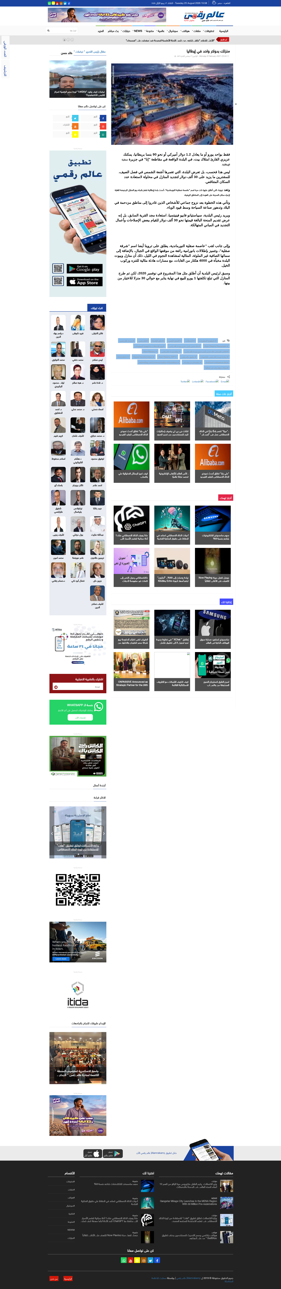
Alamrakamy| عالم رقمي (188, 1277)
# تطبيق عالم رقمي (188, 356)
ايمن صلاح (97, 359)
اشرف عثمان (78, 435)
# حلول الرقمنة (158, 340)
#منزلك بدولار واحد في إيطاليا (216, 367)
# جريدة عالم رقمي (127, 340)
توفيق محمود (97, 458)
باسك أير (58, 485)
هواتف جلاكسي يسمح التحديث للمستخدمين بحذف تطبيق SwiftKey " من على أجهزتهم (78, 849)
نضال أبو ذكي (78, 580)
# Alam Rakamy (150, 351)
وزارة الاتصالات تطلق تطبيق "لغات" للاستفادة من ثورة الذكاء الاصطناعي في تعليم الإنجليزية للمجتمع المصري (188, 1219)
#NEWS (71, 1229)
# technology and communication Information (159, 362)
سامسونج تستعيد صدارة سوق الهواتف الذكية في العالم (214, 640)
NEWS (138, 30)
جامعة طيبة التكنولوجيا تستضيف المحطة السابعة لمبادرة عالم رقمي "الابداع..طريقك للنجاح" (78, 1074)
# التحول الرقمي (174, 340)
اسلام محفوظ (58, 458)
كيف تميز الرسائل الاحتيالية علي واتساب (133, 474)
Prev (51, 832)
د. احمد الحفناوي (58, 410)
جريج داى (97, 580)
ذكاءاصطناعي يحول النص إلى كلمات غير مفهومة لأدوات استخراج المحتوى (134, 580)
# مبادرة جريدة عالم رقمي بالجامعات (214, 356)
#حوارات (71, 1238)
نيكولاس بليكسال (78, 509)
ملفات (197, 30)
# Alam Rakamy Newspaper (216, 345)
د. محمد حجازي (97, 435)
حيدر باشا (97, 508)
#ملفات (71, 1189)
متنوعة (150, 30)
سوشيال (173, 30)
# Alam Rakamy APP (167, 356)
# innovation (123, 356)
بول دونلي (78, 534)
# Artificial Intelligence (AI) (217, 362)
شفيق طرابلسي (58, 509)
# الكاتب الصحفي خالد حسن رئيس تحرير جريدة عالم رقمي (206, 351)
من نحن (54, 1278)
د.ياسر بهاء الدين (58, 334)
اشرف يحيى (58, 534)
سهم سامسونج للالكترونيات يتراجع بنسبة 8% (215, 536)
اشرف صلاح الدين (97, 605)
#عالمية (72, 1213)
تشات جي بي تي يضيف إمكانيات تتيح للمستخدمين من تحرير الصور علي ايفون (172, 434)
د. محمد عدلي (77, 409)
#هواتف (71, 1197)
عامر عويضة (78, 557)
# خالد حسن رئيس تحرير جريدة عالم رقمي (184, 345)
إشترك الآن (80, 717)
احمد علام (97, 485)
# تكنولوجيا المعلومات (207, 340)
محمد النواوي (58, 359)
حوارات (126, 30)
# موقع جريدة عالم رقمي (170, 351)
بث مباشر (113, 30)
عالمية (161, 30)
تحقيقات (209, 30)
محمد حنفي (77, 359)
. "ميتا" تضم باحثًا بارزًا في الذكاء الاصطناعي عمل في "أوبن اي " (214, 432)
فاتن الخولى (97, 333)
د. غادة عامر (97, 382)
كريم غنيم (58, 435)
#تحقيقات (70, 1181)
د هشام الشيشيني (78, 460)
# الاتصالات (189, 340)
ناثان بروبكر (78, 485)
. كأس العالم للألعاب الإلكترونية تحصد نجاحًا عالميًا (173, 474)
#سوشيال (70, 1205)
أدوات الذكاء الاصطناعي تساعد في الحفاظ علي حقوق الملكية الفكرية (172, 536)
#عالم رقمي (143, 340)
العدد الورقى (6, 49)
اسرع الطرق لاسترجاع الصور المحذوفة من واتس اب (216, 683)
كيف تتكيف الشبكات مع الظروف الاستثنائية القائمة (172, 683)
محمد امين (58, 557)
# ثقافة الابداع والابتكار (192, 362)
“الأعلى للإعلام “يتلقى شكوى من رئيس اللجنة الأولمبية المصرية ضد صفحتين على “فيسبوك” (170, 40)
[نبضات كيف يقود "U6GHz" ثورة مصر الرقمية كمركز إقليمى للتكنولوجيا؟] (77, 78)
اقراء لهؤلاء (97, 307)
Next (103, 832)
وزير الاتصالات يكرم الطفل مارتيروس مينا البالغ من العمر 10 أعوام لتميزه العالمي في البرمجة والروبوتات (188, 1185)
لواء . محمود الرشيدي (58, 384)
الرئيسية (223, 30)
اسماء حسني (97, 409)
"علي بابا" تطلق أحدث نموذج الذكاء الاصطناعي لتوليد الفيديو (133, 432)
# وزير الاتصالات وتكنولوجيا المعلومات (149, 345)
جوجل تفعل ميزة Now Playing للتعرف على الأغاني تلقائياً (214, 579)
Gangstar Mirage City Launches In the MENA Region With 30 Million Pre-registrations (188, 1202)
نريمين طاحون (97, 557)
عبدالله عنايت (97, 534)
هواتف (186, 30)
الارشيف (6, 70)
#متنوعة (71, 1221)
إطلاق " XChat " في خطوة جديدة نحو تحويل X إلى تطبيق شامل (172, 640)
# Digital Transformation (143, 356)
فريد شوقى (77, 333)
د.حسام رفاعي (58, 580)
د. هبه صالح (78, 382)
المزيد (101, 30)
